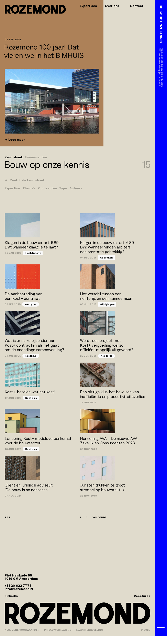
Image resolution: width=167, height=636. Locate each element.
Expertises (88, 6)
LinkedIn (11, 596)
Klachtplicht (33, 252)
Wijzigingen (107, 304)
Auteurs (75, 188)
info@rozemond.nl (19, 589)
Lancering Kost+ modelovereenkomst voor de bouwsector (38, 441)
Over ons (112, 6)
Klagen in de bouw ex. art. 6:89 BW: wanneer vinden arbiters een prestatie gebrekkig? (107, 247)
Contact (136, 6)
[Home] (35, 9)
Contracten (47, 188)
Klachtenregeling (89, 629)
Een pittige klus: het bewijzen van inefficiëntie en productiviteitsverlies (112, 394)
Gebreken (106, 257)
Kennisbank (14, 157)
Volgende (99, 517)
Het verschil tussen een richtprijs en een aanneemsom (107, 296)
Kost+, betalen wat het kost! (30, 391)
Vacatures (142, 596)
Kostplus (30, 304)
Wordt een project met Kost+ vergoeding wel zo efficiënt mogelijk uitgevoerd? (106, 345)
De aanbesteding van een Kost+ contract (23, 296)
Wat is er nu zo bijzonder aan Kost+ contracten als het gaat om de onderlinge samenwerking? (34, 345)
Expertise (12, 188)
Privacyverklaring (57, 629)
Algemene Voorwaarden (22, 629)
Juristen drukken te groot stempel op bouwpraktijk (102, 487)
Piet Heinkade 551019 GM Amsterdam (21, 577)
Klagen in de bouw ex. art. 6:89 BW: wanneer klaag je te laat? (31, 245)
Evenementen (36, 157)
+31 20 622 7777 (18, 586)
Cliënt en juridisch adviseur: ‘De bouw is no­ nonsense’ (29, 487)
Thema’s (29, 188)
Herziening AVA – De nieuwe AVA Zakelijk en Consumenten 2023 (108, 441)
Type (63, 188)
